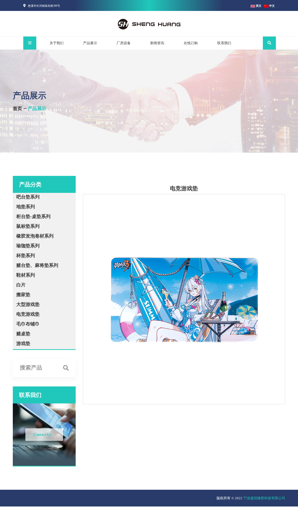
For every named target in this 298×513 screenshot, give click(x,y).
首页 (17, 108)
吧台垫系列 (28, 196)
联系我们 (224, 43)
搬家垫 (23, 294)
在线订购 (191, 43)
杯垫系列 (25, 255)
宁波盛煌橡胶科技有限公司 (264, 498)
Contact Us (42, 434)
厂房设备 (124, 43)
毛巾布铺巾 (28, 323)
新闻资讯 (157, 43)
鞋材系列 (25, 275)
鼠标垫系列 (28, 226)
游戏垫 (23, 343)
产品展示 (90, 43)
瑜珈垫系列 (28, 245)
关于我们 (57, 43)
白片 (21, 284)
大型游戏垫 (28, 304)
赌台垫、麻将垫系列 (37, 265)
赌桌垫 (23, 333)
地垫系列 (25, 206)
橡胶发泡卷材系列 (35, 235)
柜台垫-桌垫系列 (33, 216)
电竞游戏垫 (28, 314)
